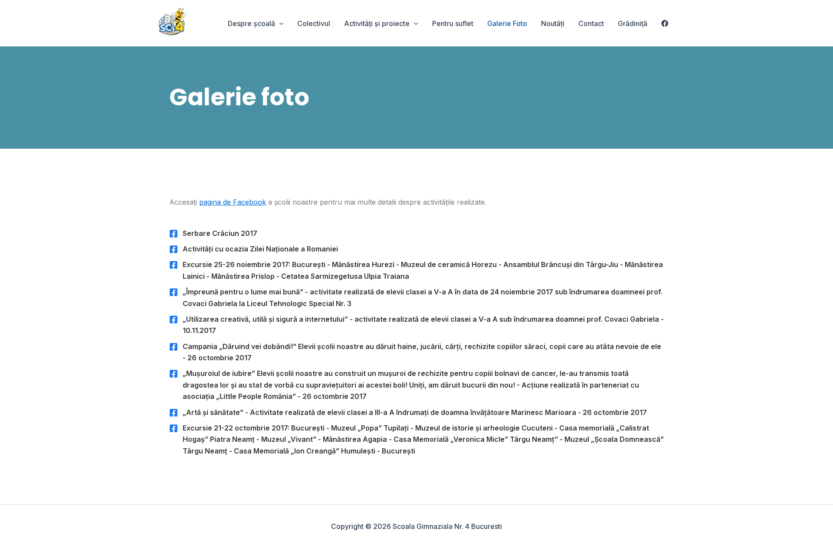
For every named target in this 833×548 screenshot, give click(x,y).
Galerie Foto (507, 23)
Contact (591, 23)
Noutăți (552, 23)
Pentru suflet (452, 23)
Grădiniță (632, 23)
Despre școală (251, 23)
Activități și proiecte (377, 23)
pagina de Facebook (232, 202)
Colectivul (313, 23)
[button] (279, 23)
